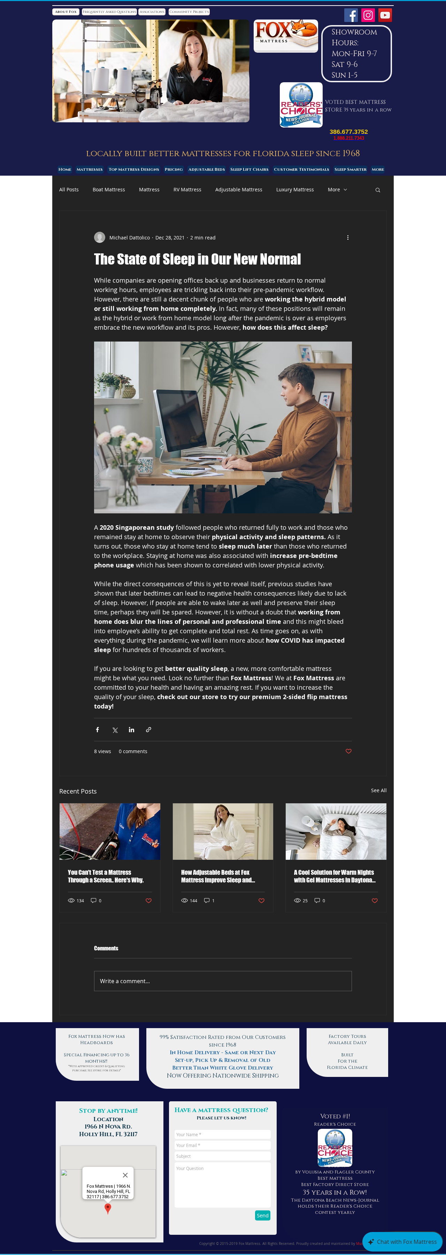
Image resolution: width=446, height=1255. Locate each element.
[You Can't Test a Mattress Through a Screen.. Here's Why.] (110, 831)
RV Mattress (187, 189)
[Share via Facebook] (97, 729)
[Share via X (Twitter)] (114, 729)
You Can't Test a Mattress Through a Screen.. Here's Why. (106, 876)
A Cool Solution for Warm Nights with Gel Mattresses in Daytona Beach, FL (334, 876)
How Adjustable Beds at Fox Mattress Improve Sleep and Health (216, 876)
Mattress (149, 189)
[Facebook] (351, 15)
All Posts (69, 189)
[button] (378, 189)
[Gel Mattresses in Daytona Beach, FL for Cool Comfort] (336, 831)
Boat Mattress (109, 189)
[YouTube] (385, 15)
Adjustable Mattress (238, 189)
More (334, 189)
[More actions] (348, 237)
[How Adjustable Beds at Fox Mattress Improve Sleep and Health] (223, 831)
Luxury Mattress (295, 189)
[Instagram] (368, 15)
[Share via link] (148, 729)
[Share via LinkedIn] (131, 729)
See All (379, 790)
